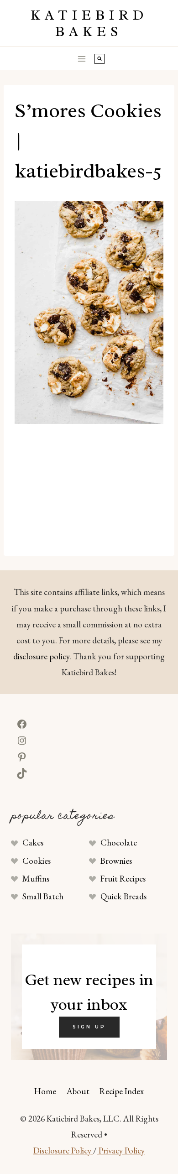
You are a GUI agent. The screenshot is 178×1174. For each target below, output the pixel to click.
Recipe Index (121, 1091)
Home (45, 1091)
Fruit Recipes (123, 878)
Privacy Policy (121, 1150)
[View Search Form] (99, 59)
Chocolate (118, 842)
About (78, 1091)
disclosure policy (41, 656)
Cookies (36, 860)
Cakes (32, 842)
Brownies (116, 860)
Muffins (35, 878)
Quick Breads (123, 896)
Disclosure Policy (63, 1150)
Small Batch (42, 896)
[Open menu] (81, 59)
